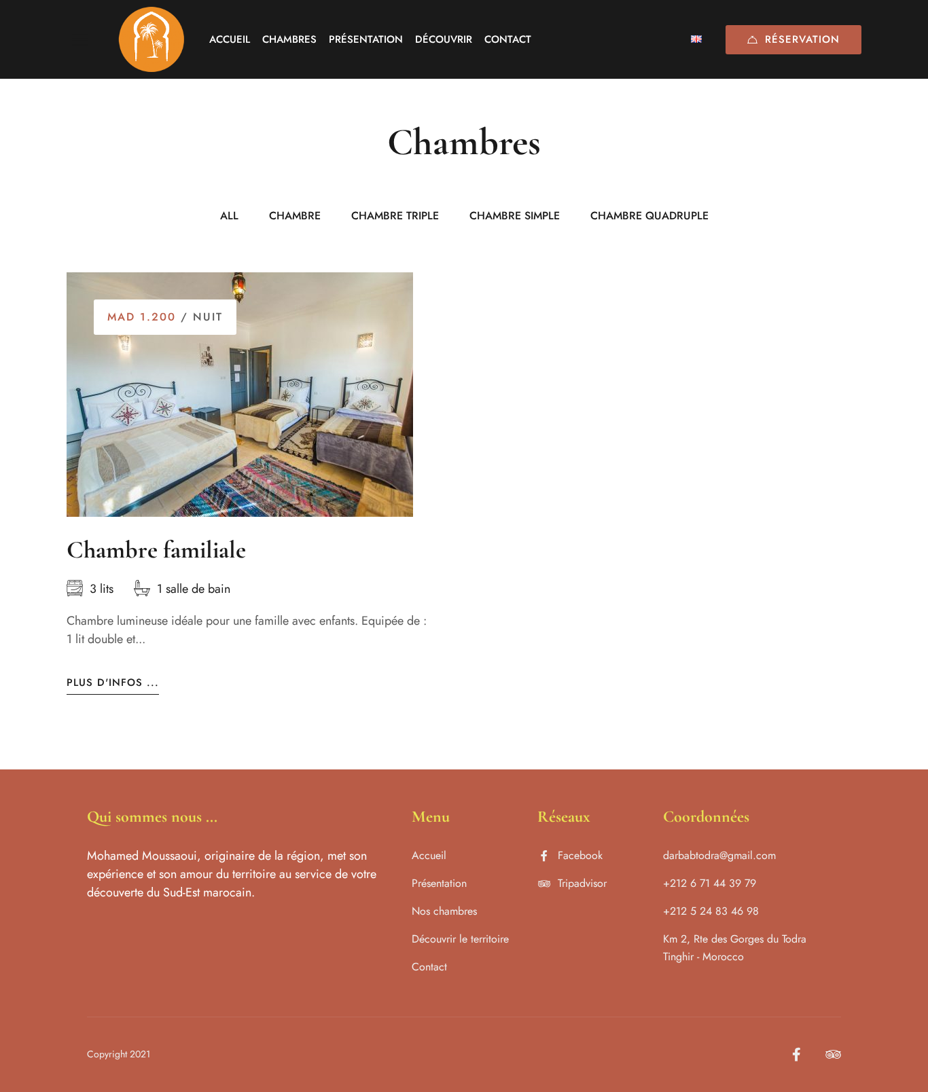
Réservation (802, 39)
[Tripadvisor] (833, 1054)
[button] (231, 481)
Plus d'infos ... (113, 683)
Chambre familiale (156, 549)
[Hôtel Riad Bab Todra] (151, 39)
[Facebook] (796, 1054)
